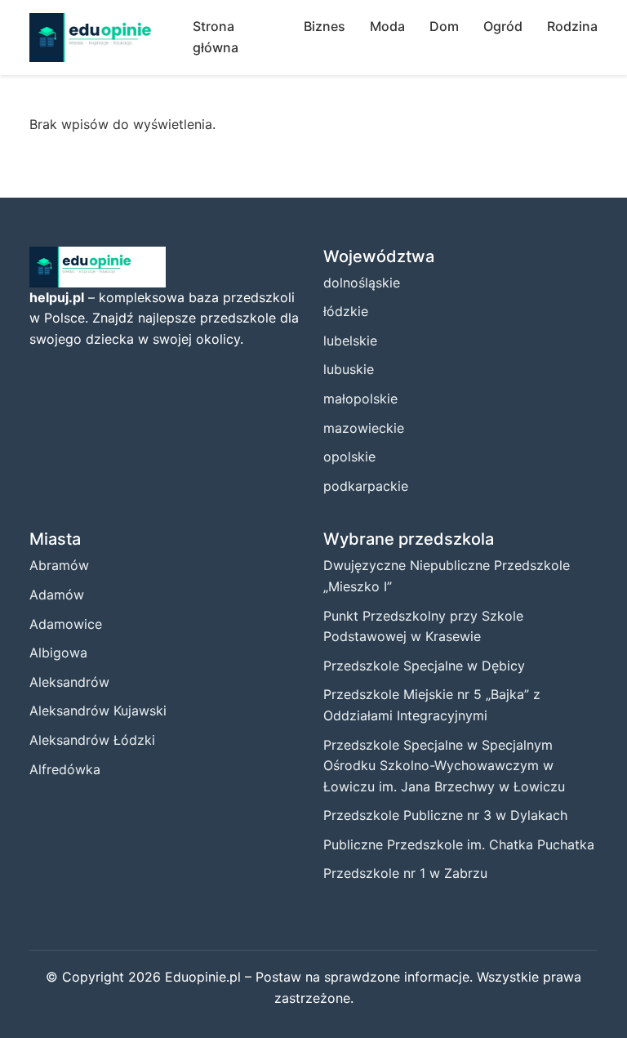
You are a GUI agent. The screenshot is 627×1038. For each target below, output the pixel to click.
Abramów (59, 565)
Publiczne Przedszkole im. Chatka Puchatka (458, 844)
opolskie (349, 456)
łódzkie (345, 311)
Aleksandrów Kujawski (98, 710)
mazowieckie (363, 428)
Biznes (324, 26)
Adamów (56, 594)
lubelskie (350, 340)
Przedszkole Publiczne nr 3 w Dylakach (445, 815)
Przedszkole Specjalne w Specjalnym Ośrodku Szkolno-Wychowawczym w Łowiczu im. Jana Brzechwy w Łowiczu (444, 766)
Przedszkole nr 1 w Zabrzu (405, 873)
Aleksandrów (69, 682)
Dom (444, 26)
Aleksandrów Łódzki (92, 740)
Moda (387, 26)
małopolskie (360, 398)
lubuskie (348, 369)
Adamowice (65, 624)
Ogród (502, 26)
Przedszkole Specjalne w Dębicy (424, 665)
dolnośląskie (361, 282)
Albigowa (58, 652)
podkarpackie (365, 486)
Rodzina (572, 26)
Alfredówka (64, 769)
